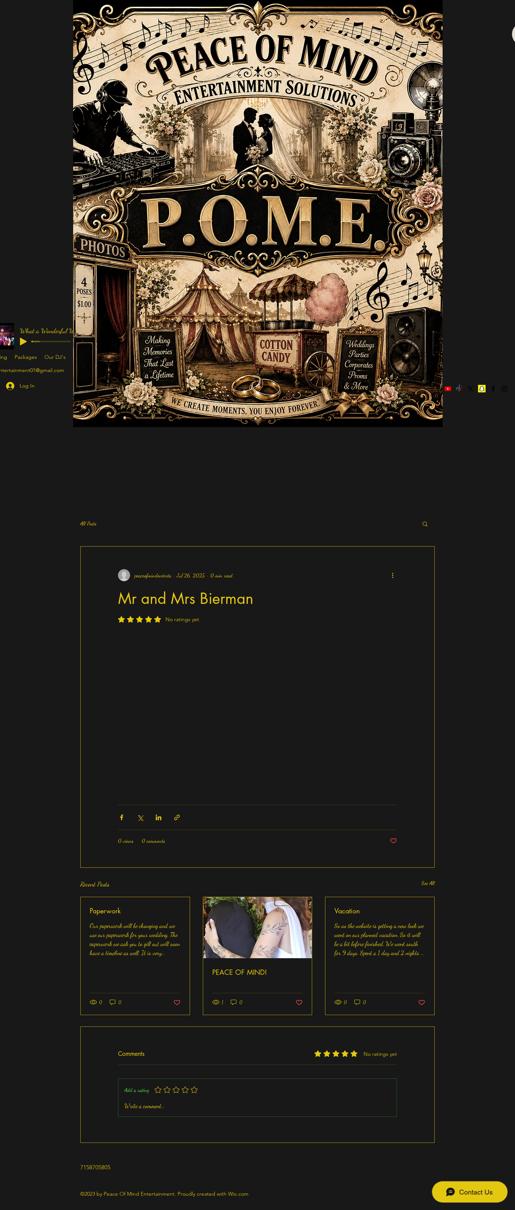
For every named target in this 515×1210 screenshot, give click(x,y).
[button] (425, 524)
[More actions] (392, 575)
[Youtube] (448, 388)
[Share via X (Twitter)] (140, 817)
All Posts (88, 523)
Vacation (347, 910)
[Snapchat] (482, 388)
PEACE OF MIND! (239, 972)
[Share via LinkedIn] (158, 817)
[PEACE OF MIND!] (257, 927)
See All (428, 883)
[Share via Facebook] (121, 817)
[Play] (23, 341)
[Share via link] (177, 817)
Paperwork (105, 910)
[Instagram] (504, 388)
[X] (470, 388)
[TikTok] (459, 388)
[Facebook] (493, 388)
